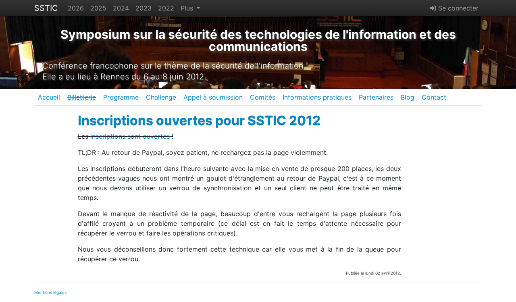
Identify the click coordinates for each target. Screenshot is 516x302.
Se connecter (457, 8)
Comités (262, 97)
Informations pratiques (317, 97)
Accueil (49, 97)
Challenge (161, 97)
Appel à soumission (213, 97)
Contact (434, 97)
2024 (121, 8)
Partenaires (376, 97)
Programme (121, 97)
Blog (407, 97)
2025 (98, 8)
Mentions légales (50, 292)
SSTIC (46, 8)
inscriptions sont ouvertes (130, 136)
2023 (143, 8)
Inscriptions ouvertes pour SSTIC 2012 (199, 120)
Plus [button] (188, 8)
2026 (76, 8)
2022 (166, 8)
